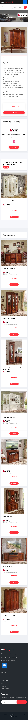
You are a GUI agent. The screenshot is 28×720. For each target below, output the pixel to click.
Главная (3, 14)
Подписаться (22, 702)
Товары (8, 14)
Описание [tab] (5, 58)
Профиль (14, 147)
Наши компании (5, 675)
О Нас (2, 684)
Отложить (14, 112)
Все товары (3, 672)
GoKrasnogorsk (9, 715)
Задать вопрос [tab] (7, 63)
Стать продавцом (5, 688)
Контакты (3, 686)
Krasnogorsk (7, 2)
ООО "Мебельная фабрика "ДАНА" (10, 206)
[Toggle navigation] (2, 7)
